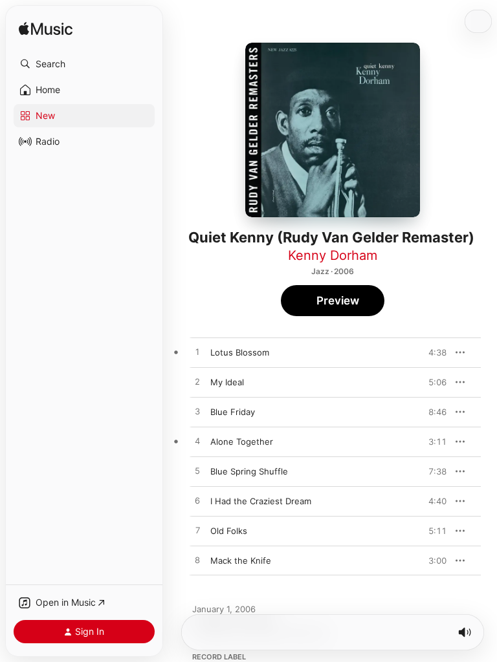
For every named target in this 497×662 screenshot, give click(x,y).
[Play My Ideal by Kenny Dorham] (197, 382)
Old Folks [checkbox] (228, 531)
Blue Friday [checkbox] (232, 412)
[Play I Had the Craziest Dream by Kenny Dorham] (197, 501)
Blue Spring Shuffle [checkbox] (249, 471)
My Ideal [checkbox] (227, 382)
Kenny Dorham (332, 255)
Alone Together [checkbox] (241, 441)
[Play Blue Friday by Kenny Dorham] (197, 412)
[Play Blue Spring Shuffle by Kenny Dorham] (197, 471)
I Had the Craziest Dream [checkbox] (260, 501)
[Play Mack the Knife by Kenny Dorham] (197, 560)
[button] (84, 64)
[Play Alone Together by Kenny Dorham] (197, 441)
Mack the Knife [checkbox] (240, 560)
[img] (45, 29)
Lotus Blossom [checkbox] (239, 352)
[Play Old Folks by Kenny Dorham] (197, 531)
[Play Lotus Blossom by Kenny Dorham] (197, 352)
